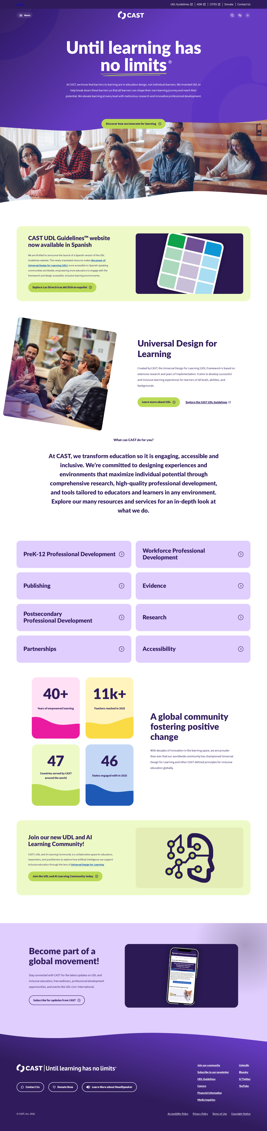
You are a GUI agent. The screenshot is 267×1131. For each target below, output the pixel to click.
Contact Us (243, 4)
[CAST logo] (131, 15)
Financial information (209, 1093)
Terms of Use (219, 1114)
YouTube (244, 1086)
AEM (199, 4)
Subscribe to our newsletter (213, 1072)
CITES (213, 4)
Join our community (208, 1065)
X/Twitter (244, 1079)
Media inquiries (206, 1100)
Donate (228, 4)
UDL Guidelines (180, 4)
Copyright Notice (240, 1114)
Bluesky (243, 1072)
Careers (201, 1086)
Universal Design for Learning (87, 865)
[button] (240, 15)
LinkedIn (244, 1065)
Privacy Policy (200, 1114)
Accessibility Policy (178, 1114)
